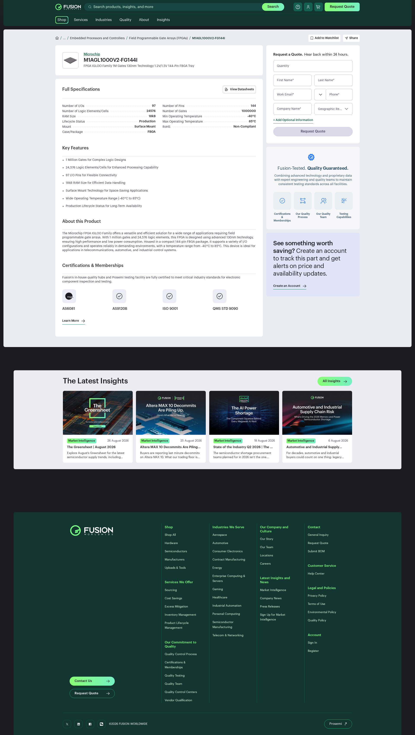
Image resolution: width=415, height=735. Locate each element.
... (64, 38)
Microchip (92, 54)
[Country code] (320, 94)
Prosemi (335, 723)
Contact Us (83, 681)
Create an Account (286, 286)
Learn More (70, 320)
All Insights (331, 381)
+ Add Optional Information (293, 120)
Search (273, 6)
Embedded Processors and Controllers (97, 38)
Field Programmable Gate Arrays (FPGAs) (158, 38)
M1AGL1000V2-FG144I (208, 38)
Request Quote (342, 6)
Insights (163, 20)
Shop (61, 20)
